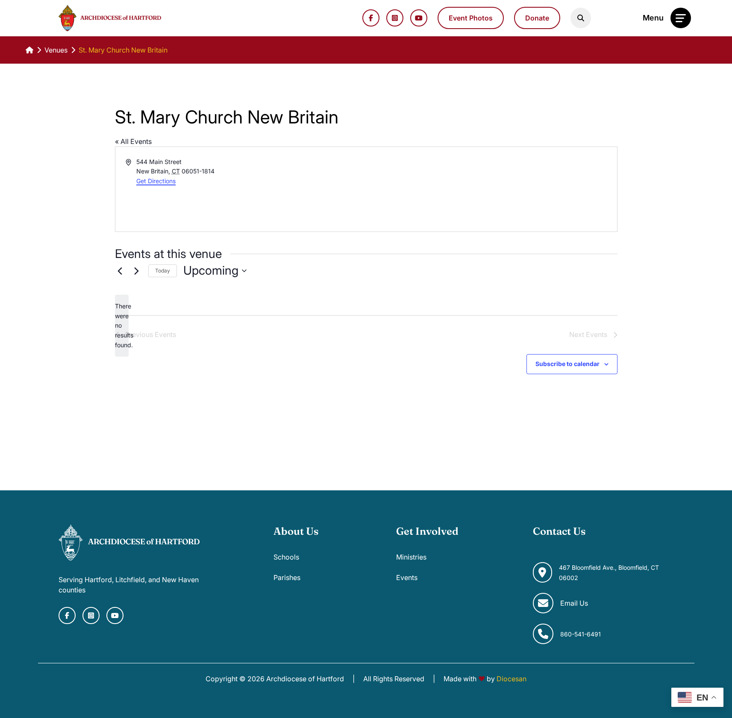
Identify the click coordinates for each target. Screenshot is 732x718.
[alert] (122, 326)
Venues (56, 50)
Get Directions (156, 181)
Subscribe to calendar (567, 363)
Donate (537, 18)
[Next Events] (137, 271)
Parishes (286, 577)
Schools (286, 557)
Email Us (574, 603)
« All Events (133, 141)
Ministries (411, 557)
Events (406, 577)
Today (162, 270)
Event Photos (471, 18)
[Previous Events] (120, 271)
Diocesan (511, 678)
